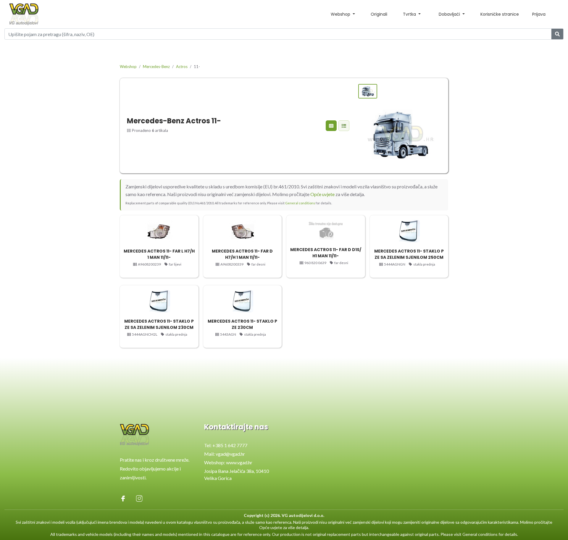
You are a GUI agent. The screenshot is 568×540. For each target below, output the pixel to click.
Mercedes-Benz (156, 66)
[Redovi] (343, 125)
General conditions (300, 203)
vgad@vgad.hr (230, 454)
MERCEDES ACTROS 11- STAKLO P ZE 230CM (242, 324)
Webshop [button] (341, 14)
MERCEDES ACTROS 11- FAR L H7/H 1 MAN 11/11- (159, 254)
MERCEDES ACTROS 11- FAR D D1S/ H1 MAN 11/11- (325, 253)
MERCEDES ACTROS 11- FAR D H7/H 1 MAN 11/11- (242, 254)
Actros (182, 66)
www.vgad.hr (239, 462)
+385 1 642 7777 (229, 445)
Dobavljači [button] (450, 14)
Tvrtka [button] (410, 14)
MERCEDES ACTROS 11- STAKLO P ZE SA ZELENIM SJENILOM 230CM (159, 324)
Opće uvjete (322, 194)
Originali (379, 14)
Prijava (539, 14)
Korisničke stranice (499, 14)
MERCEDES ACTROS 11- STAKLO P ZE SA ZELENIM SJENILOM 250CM (409, 254)
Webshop (128, 66)
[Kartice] (331, 125)
